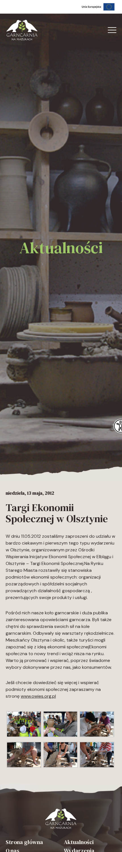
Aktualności (79, 842)
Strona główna (24, 842)
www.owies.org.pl (38, 696)
